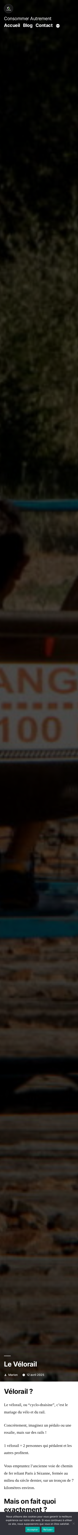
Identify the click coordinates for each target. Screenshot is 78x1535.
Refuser (48, 1529)
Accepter (32, 1529)
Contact (44, 25)
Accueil (12, 25)
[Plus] (58, 26)
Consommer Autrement (28, 18)
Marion (13, 1375)
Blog (27, 25)
